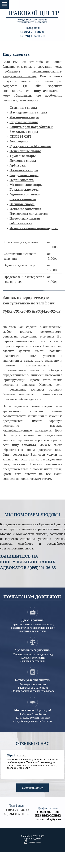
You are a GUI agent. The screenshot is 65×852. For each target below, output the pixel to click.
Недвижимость (22, 180)
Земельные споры (24, 131)
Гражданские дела (24, 189)
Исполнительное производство (34, 228)
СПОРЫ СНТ (20, 136)
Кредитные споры (24, 175)
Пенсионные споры (25, 151)
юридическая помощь (19, 76)
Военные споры (22, 204)
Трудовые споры (23, 156)
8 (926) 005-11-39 (32, 36)
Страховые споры (24, 122)
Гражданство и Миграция (30, 146)
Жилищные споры (24, 117)
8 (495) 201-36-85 (32, 32)
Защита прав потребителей (31, 127)
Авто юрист (19, 141)
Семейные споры (23, 107)
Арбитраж (18, 165)
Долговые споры (23, 160)
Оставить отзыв (32, 787)
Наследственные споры (28, 112)
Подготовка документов (29, 213)
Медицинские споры (26, 184)
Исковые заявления (25, 209)
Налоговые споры (24, 170)
